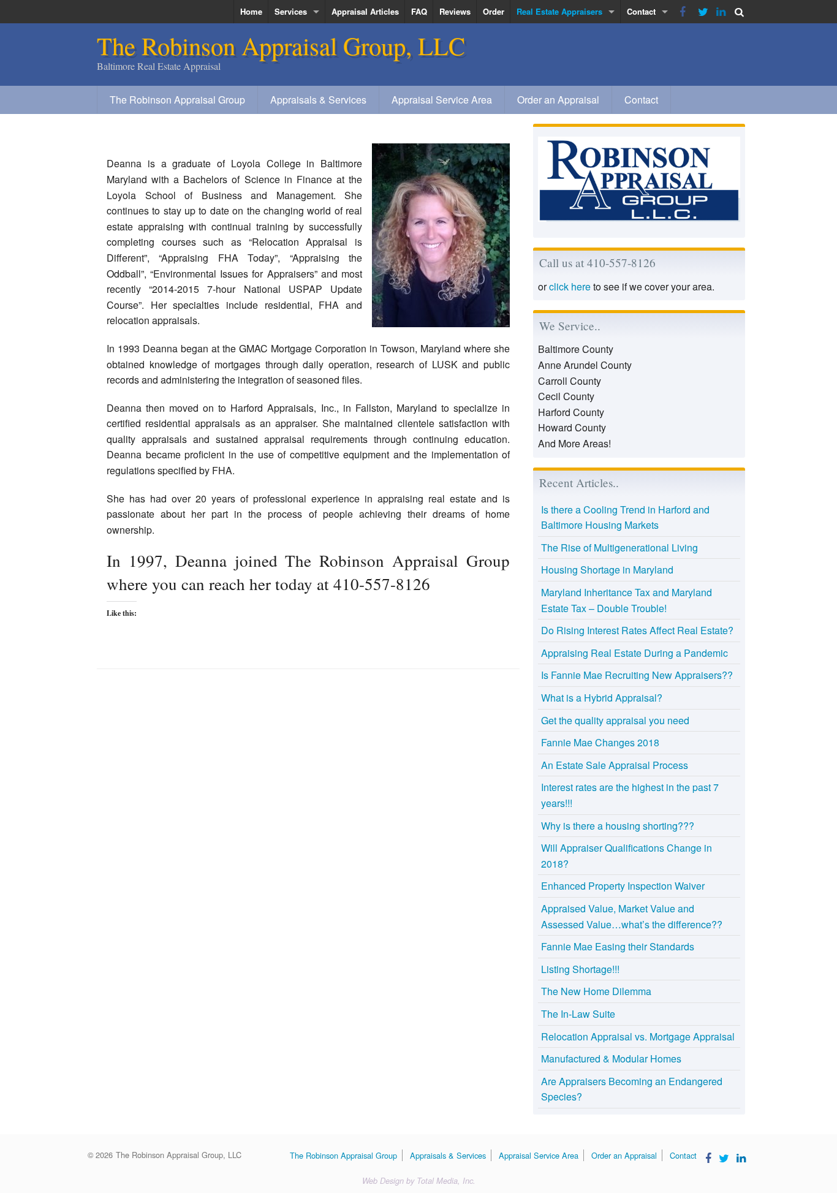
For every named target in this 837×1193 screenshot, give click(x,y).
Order (493, 11)
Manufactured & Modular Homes (611, 1058)
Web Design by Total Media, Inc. (418, 1180)
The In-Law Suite (578, 1014)
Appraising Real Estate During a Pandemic (634, 653)
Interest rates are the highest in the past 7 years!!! (630, 795)
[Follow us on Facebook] (682, 11)
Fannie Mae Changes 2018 (600, 742)
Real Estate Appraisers (559, 11)
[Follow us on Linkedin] (719, 11)
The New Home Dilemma (596, 991)
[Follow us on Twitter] (701, 11)
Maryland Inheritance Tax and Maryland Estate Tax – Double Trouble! (626, 600)
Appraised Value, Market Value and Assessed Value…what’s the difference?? (631, 916)
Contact (641, 11)
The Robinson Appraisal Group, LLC (281, 45)
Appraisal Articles (365, 11)
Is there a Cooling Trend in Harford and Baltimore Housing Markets (625, 517)
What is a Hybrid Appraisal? (601, 698)
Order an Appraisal (558, 100)
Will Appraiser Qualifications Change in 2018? (626, 856)
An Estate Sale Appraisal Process (614, 765)
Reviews (455, 11)
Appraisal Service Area (442, 100)
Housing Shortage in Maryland (607, 569)
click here (570, 286)
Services (291, 11)
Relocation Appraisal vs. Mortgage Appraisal (638, 1036)
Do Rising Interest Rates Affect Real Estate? (637, 630)
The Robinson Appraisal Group (177, 100)
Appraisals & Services (318, 100)
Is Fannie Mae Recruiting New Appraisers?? (637, 675)
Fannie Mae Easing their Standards (617, 946)
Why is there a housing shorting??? (617, 826)
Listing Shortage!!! (580, 969)
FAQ (419, 11)
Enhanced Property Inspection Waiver (623, 886)
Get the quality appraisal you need (615, 720)
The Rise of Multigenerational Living (619, 547)
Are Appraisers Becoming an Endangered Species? (631, 1089)
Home (251, 11)
